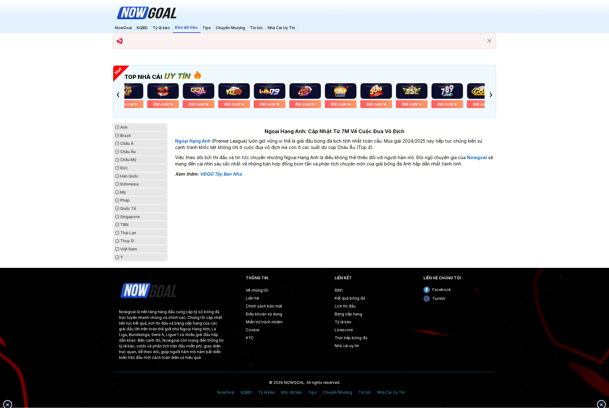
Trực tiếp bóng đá (351, 337)
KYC (250, 337)
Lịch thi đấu (345, 306)
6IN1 (339, 290)
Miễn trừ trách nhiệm (264, 322)
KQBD (142, 27)
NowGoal (123, 27)
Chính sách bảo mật (264, 306)
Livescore (344, 329)
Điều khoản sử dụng (264, 314)
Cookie (252, 329)
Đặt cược (125, 104)
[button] (118, 95)
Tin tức (256, 27)
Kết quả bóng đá (350, 298)
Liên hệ (252, 298)
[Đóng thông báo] (489, 41)
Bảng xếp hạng (348, 314)
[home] (146, 12)
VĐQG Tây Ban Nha (221, 174)
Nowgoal (477, 157)
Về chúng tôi (257, 290)
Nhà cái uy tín (347, 345)
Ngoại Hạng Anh (193, 141)
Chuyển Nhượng (230, 27)
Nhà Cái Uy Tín (281, 27)
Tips (206, 27)
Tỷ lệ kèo (161, 27)
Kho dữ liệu (186, 27)
